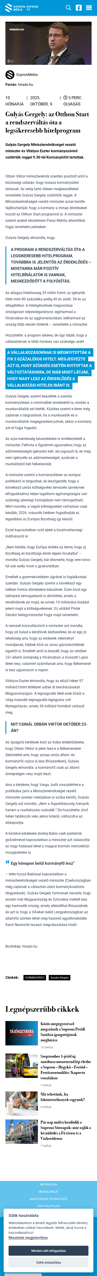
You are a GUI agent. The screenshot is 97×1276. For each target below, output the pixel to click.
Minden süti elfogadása (48, 1251)
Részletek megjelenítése (28, 1237)
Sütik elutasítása (48, 1262)
